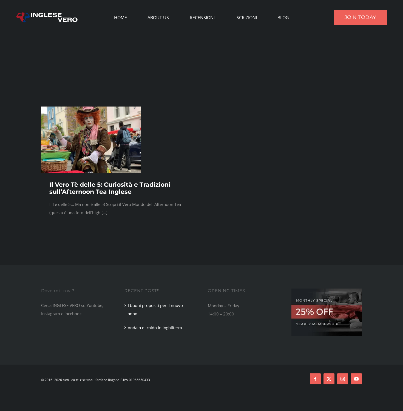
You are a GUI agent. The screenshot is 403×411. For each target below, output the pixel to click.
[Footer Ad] (326, 290)
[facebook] (315, 378)
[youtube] (356, 378)
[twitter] (328, 378)
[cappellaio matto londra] (91, 108)
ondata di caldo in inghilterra (155, 327)
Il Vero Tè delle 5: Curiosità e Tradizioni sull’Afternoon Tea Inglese (110, 188)
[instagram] (342, 378)
